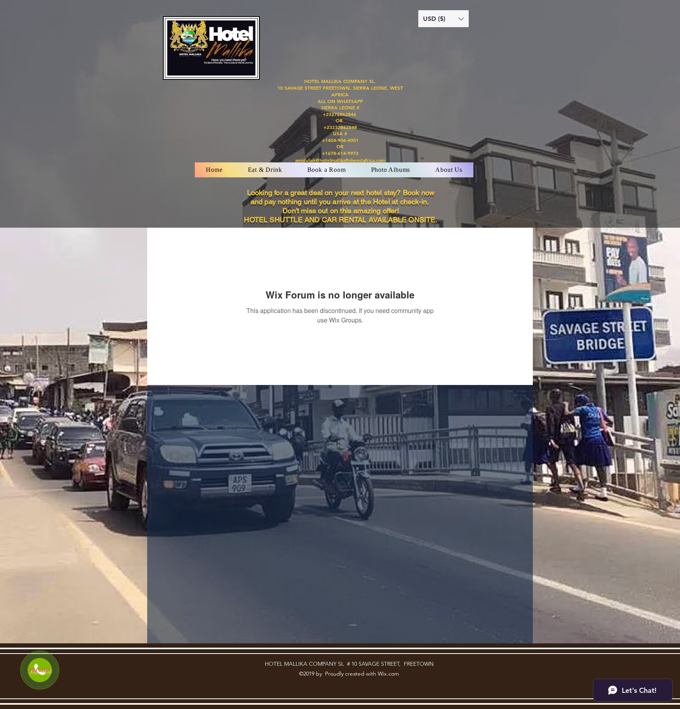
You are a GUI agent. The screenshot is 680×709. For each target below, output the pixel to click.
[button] (443, 19)
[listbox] (443, 19)
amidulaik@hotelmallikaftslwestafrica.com (340, 160)
